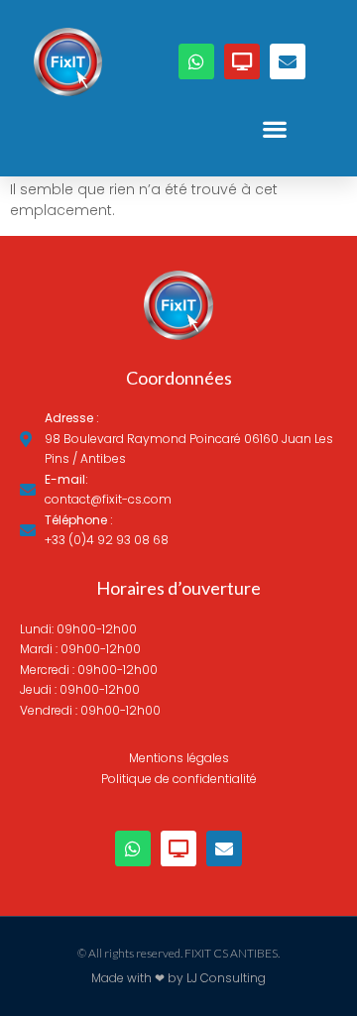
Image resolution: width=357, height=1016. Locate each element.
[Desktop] (242, 61)
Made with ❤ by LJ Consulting (178, 977)
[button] (274, 129)
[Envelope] (287, 61)
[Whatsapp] (196, 61)
